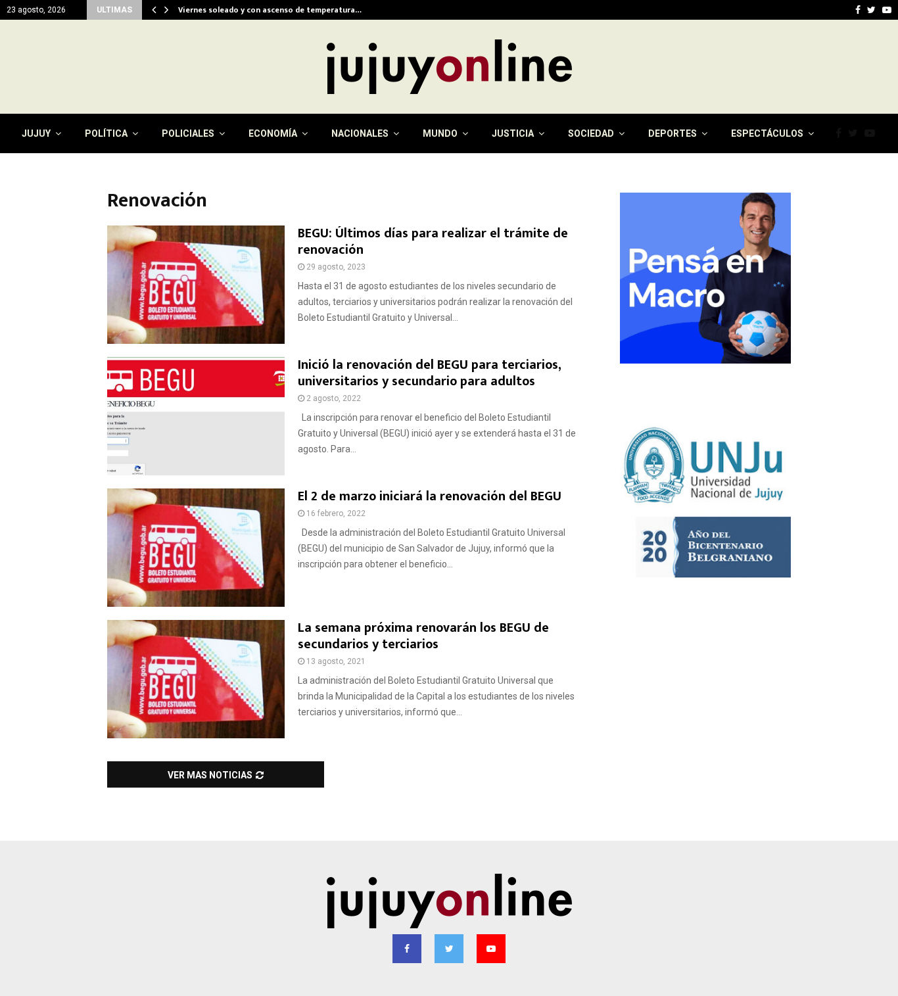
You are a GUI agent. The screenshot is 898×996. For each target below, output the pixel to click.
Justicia (513, 133)
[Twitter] (856, 133)
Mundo (440, 133)
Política (106, 133)
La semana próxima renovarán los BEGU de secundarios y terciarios (423, 636)
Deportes (672, 133)
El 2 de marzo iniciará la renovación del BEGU (429, 496)
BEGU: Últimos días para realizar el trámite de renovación (433, 241)
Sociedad (591, 133)
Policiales (188, 133)
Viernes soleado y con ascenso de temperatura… (270, 9)
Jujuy (36, 133)
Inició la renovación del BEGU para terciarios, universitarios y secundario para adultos (429, 373)
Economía (272, 133)
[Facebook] (842, 133)
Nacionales (360, 133)
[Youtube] (873, 133)
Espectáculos (767, 133)
